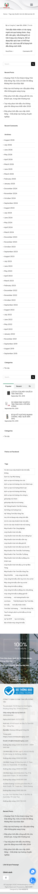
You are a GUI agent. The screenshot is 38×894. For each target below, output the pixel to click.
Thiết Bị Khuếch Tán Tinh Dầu (23, 601)
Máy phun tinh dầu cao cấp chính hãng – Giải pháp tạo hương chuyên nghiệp (18, 114)
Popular (8, 386)
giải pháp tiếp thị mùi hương (13, 502)
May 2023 (8, 271)
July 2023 (8, 261)
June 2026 (8, 150)
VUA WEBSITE (23, 889)
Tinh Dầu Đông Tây (26, 608)
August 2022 (9, 310)
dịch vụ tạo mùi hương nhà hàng (15, 491)
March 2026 (9, 164)
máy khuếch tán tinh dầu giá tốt (15, 543)
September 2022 (11, 305)
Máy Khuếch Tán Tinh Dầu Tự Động (16, 554)
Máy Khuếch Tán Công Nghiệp (14, 528)
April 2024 (8, 227)
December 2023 (10, 237)
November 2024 (10, 193)
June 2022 (8, 319)
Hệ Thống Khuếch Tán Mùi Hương (15, 506)
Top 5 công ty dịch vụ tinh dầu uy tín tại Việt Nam (17, 613)
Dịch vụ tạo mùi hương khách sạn (15, 488)
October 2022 (10, 300)
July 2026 (8, 145)
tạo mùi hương (19, 619)
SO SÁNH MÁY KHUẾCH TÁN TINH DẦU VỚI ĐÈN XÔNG (20, 404)
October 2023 (10, 247)
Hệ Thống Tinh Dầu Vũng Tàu (14, 514)
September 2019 (10, 344)
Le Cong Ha (11, 25)
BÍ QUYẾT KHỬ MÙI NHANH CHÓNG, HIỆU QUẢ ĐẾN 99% (21, 417)
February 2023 (10, 286)
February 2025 (10, 179)
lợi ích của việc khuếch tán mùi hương (17, 525)
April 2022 (8, 329)
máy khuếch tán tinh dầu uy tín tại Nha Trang (17, 566)
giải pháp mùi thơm (10, 499)
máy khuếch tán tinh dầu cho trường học (18, 536)
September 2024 (11, 203)
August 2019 (9, 349)
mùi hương (7, 597)
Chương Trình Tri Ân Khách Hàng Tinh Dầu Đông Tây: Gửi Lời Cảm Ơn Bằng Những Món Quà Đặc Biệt (18, 80)
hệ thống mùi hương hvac (12, 510)
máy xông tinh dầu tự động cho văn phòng (18, 590)
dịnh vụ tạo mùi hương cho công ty (16, 495)
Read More (9, 51)
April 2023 (8, 276)
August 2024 (9, 208)
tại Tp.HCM (8, 619)
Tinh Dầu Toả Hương (11, 608)
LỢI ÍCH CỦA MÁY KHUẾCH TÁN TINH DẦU (21, 393)
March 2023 (9, 281)
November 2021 (10, 339)
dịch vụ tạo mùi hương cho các (14, 480)
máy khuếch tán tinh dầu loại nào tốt (16, 547)
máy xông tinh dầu (21, 575)
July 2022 (8, 315)
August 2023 (9, 256)
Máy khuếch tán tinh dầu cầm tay (15, 539)
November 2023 (10, 242)
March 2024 (9, 232)
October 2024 (10, 198)
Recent (19, 386)
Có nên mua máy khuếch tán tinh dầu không (17, 471)
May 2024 (8, 223)
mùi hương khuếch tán (21, 597)
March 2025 (9, 174)
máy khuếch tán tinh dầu (12, 532)
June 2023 (8, 266)
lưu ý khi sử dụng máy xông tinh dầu (16, 517)
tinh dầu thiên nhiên (19, 605)
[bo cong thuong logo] (18, 686)
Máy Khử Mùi (8, 575)
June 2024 (8, 218)
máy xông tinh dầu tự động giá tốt (15, 594)
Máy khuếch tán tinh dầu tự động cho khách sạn (16, 559)
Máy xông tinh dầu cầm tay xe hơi (15, 583)
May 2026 (8, 155)
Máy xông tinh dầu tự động (13, 586)
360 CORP (28, 887)
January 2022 (9, 334)
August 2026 (9, 140)
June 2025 (8, 169)
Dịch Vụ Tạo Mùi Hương (12, 477)
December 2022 (10, 290)
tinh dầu (7, 605)
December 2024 (10, 189)
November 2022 (10, 295)
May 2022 (8, 324)
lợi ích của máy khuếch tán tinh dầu (16, 521)
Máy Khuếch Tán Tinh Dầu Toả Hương (16, 551)
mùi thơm (7, 601)
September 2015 (10, 353)
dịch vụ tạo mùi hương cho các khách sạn (18, 484)
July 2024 (8, 213)
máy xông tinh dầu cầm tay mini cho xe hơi (18, 579)
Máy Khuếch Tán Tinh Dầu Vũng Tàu (16, 571)
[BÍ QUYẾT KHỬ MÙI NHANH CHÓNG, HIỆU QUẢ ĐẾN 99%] (7, 415)
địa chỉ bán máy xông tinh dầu (14, 623)
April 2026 (8, 159)
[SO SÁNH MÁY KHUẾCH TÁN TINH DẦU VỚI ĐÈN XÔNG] (7, 402)
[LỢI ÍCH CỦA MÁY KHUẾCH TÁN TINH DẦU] (7, 392)
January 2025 (9, 184)
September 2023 (11, 252)
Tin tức (30, 25)
